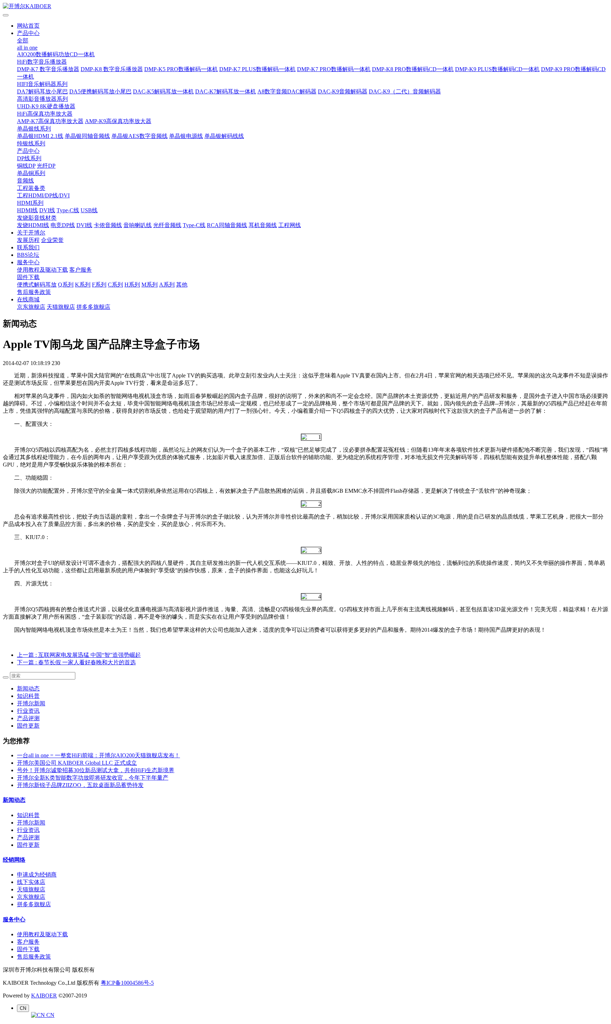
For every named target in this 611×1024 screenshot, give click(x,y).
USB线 (89, 210)
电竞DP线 (63, 225)
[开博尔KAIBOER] (305, 6)
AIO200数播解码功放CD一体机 (56, 54)
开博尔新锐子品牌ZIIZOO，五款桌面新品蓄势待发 (80, 785)
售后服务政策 (34, 292)
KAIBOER (44, 996)
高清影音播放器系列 (42, 99)
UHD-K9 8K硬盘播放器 (46, 106)
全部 (22, 40)
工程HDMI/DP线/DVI (43, 195)
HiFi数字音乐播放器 (42, 62)
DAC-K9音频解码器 (342, 91)
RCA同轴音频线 (227, 225)
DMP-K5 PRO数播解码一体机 (181, 69)
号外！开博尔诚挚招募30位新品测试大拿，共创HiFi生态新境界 (95, 770)
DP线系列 (29, 158)
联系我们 (28, 247)
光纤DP (46, 166)
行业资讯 (28, 711)
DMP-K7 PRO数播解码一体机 (334, 69)
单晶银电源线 (186, 136)
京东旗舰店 (31, 307)
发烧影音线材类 (37, 218)
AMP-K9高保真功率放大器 (118, 121)
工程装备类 (31, 188)
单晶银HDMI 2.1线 (40, 136)
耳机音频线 (263, 225)
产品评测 (28, 718)
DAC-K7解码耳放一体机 (225, 91)
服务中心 (28, 262)
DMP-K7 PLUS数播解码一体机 (257, 69)
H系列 (132, 285)
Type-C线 (68, 210)
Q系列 (66, 285)
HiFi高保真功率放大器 (44, 114)
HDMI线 (27, 210)
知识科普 (28, 696)
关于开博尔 (31, 233)
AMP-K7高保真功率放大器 (50, 121)
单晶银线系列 (34, 129)
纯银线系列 (31, 143)
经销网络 (14, 860)
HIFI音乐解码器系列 (42, 84)
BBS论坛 (28, 255)
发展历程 (28, 240)
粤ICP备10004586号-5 (127, 983)
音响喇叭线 (137, 225)
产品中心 (28, 33)
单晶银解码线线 (224, 136)
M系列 (149, 285)
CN (49, 1015)
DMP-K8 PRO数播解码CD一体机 (413, 69)
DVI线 (47, 210)
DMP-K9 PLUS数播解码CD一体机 (497, 69)
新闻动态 (28, 688)
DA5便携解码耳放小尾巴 (100, 91)
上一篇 (79, 655)
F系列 (99, 285)
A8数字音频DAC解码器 (286, 91)
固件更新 (28, 726)
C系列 (115, 285)
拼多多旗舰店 (93, 307)
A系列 (167, 285)
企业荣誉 (52, 240)
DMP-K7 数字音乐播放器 (48, 69)
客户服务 (80, 270)
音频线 (25, 181)
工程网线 (289, 225)
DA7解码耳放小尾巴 (42, 91)
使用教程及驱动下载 (42, 270)
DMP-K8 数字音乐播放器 (112, 69)
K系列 (83, 285)
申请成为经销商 (37, 875)
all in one (27, 48)
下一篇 (76, 662)
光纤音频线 (167, 225)
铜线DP (26, 166)
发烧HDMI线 (33, 225)
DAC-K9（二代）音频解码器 (405, 91)
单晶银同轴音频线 (87, 136)
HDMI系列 (30, 203)
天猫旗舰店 (61, 307)
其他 (181, 285)
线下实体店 (31, 882)
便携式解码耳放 (37, 285)
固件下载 (28, 277)
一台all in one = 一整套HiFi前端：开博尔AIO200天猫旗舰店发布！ (98, 755)
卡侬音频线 (108, 225)
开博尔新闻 (31, 703)
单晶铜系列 (31, 173)
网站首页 (28, 26)
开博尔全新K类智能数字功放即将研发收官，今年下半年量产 (92, 778)
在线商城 (28, 299)
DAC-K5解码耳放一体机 (163, 91)
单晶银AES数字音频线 (139, 136)
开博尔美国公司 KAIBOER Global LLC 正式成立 (77, 763)
